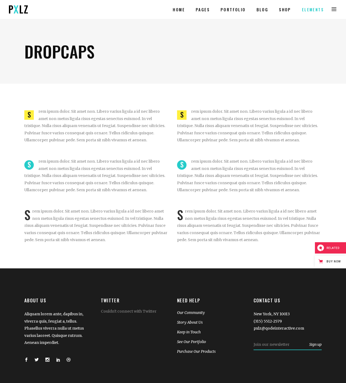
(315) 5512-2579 (268, 321)
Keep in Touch (189, 332)
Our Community (191, 312)
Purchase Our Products (196, 351)
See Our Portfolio (191, 341)
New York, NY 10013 (272, 314)
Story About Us (190, 322)
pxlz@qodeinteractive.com (279, 328)
